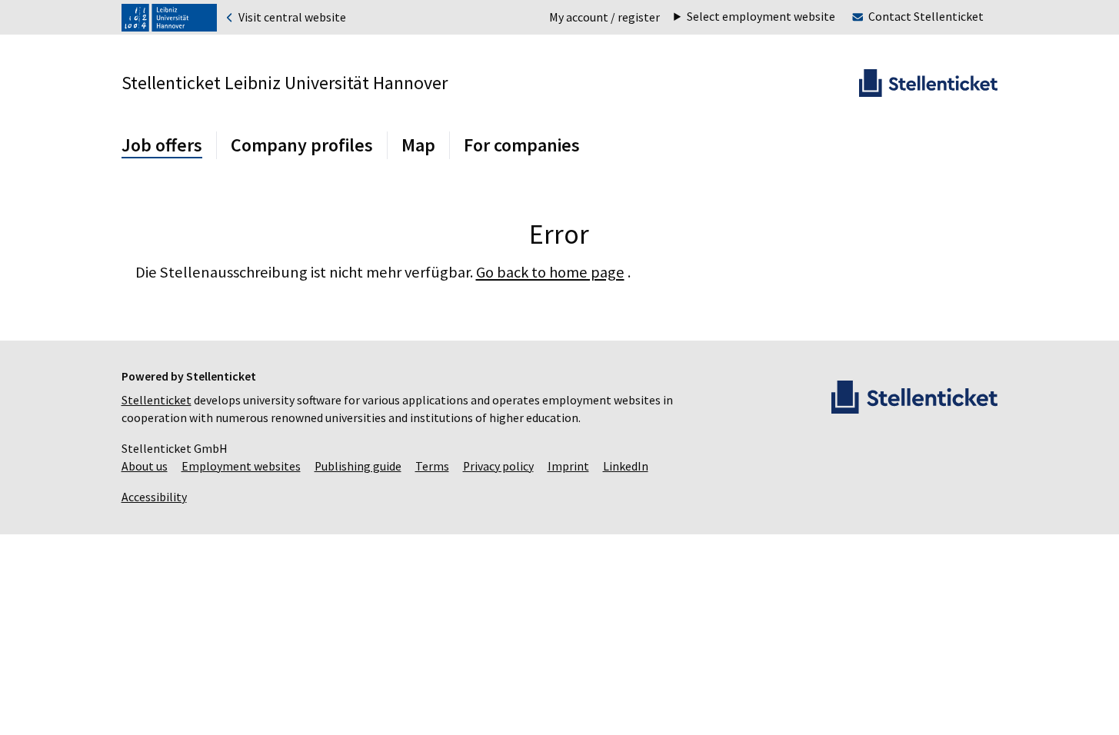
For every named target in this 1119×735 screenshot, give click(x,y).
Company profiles (302, 145)
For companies (522, 145)
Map (418, 145)
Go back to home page (550, 272)
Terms (432, 466)
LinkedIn (625, 466)
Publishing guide (358, 466)
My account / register (604, 17)
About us (145, 466)
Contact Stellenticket (926, 16)
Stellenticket (156, 400)
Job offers (162, 145)
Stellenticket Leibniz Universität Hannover (285, 83)
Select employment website (761, 17)
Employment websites (241, 466)
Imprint (568, 466)
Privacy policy (498, 466)
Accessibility (154, 497)
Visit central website (291, 18)
